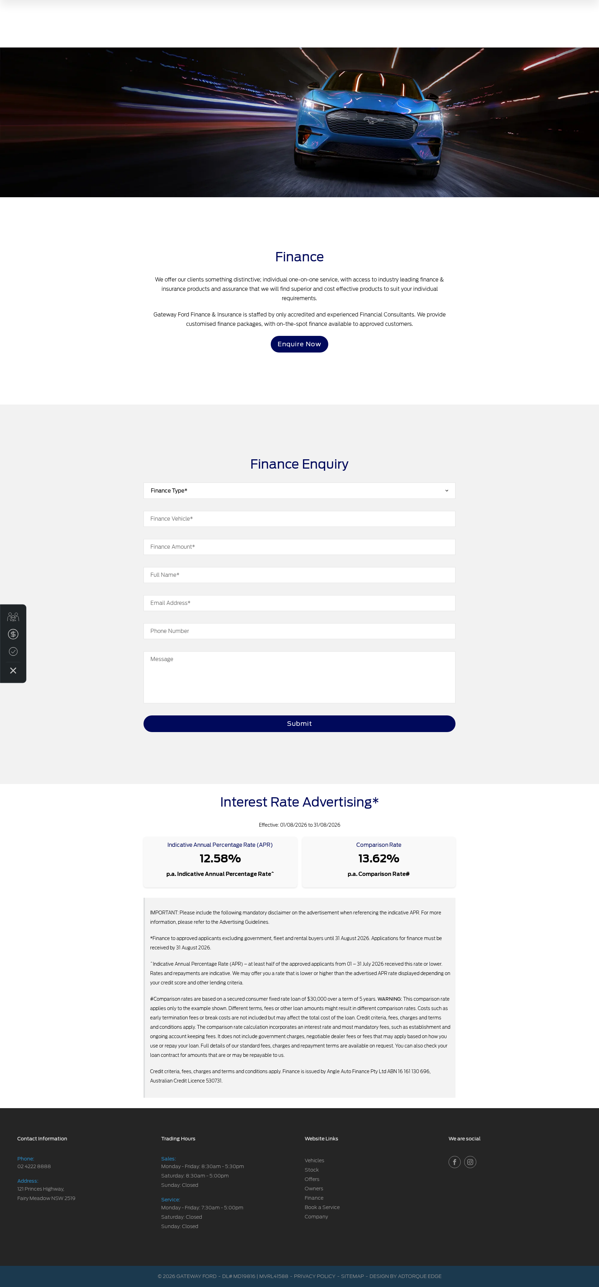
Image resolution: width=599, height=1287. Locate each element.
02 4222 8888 (34, 1166)
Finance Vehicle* (171, 519)
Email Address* (170, 603)
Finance (314, 1198)
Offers (312, 1179)
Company (316, 1216)
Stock (312, 1170)
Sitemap (352, 1276)
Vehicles (314, 1160)
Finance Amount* (172, 547)
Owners (314, 1188)
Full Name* (165, 575)
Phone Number (169, 631)
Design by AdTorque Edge (406, 1276)
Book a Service (322, 1207)
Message (161, 659)
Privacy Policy (315, 1276)
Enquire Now (299, 344)
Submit (299, 723)
